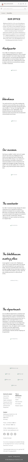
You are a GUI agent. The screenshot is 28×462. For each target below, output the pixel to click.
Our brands (18, 403)
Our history (18, 397)
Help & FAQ (6, 396)
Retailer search (19, 405)
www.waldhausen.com (13, 430)
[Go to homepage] (7, 4)
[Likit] (14, 386)
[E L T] (8, 375)
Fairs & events (18, 401)
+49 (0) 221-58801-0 (11, 422)
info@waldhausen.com (12, 428)
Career (17, 399)
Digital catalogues (7, 400)
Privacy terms (16, 456)
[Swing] (20, 375)
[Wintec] (8, 381)
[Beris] (20, 381)
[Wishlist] (25, 4)
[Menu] (1, 8)
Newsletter (6, 398)
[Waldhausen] (14, 369)
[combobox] (13, 8)
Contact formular (7, 438)
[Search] (25, 8)
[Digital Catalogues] (21, 4)
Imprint (10, 456)
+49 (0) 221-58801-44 (10, 424)
